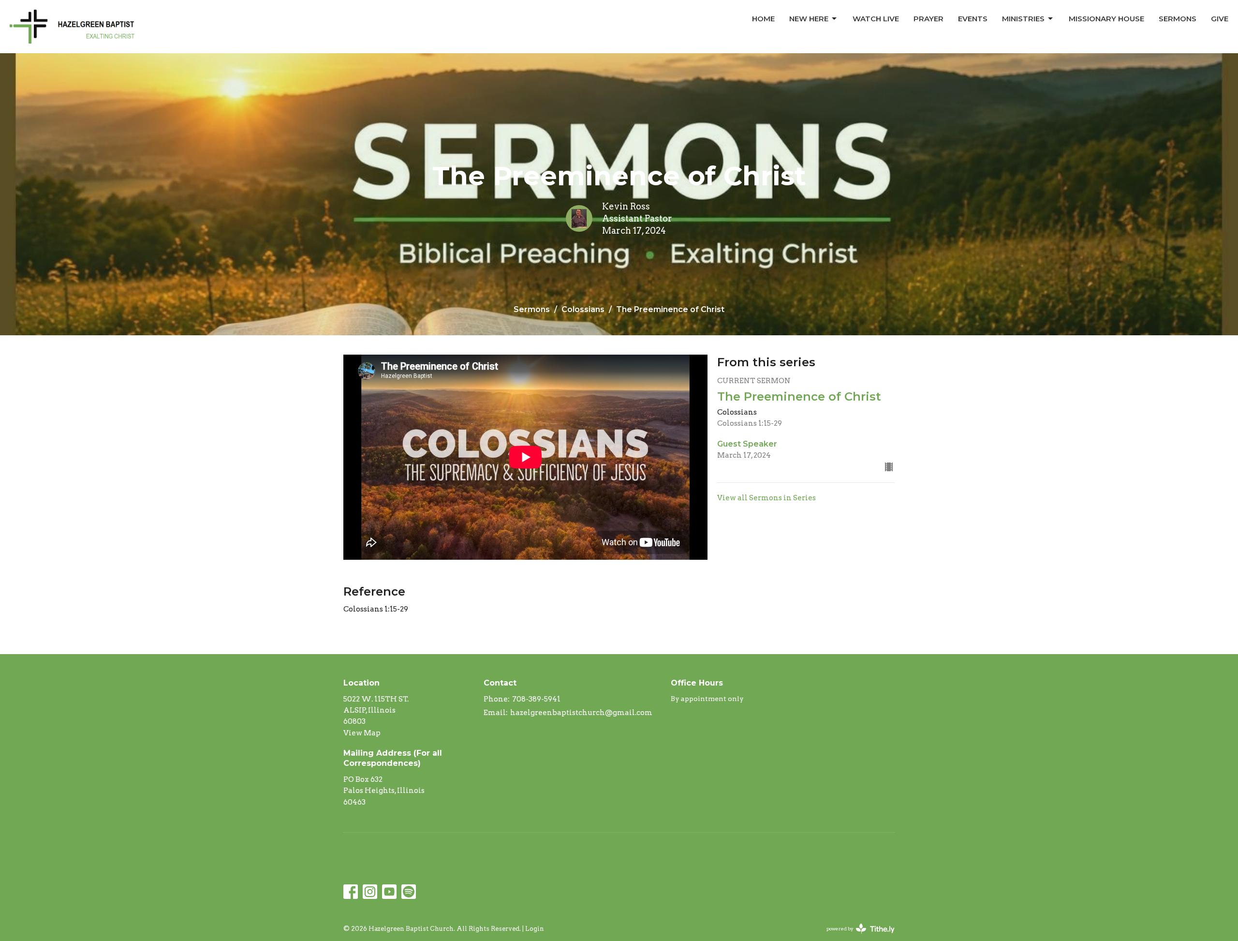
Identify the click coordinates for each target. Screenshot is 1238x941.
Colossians (582, 309)
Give (1219, 18)
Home (763, 18)
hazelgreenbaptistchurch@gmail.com (581, 712)
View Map (362, 733)
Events (972, 18)
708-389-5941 (536, 699)
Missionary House (1106, 18)
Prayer (928, 18)
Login (534, 928)
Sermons (1177, 18)
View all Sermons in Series (766, 497)
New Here (808, 18)
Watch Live (876, 18)
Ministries (1023, 18)
